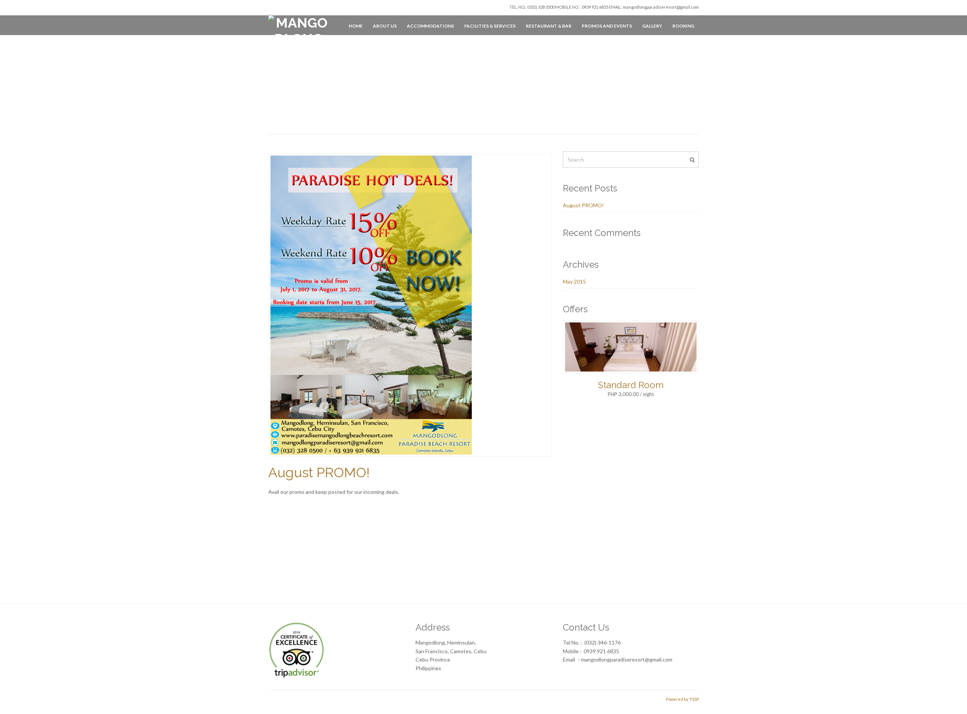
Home (356, 26)
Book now (679, 563)
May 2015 (574, 281)
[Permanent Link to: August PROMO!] (371, 304)
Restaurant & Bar (549, 26)
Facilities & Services (490, 26)
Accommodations (430, 26)
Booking (683, 26)
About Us (385, 26)
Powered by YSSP (682, 699)
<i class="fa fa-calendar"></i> (312, 563)
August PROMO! (319, 472)
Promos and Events (607, 26)
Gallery (652, 26)
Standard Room (631, 384)
